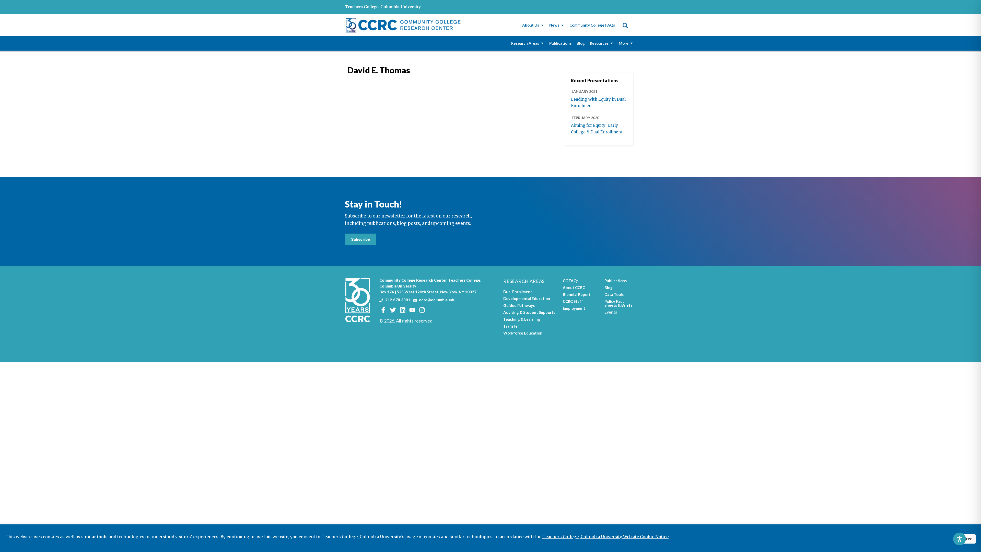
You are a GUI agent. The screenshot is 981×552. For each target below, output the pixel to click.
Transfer (511, 326)
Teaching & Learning (521, 319)
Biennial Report (577, 294)
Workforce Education (522, 333)
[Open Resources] (612, 43)
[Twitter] (393, 310)
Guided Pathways (519, 305)
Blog (608, 287)
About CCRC (574, 287)
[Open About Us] (542, 25)
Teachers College (464, 280)
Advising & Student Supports (529, 312)
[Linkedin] (403, 310)
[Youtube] (412, 310)
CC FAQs (570, 280)
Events (610, 312)
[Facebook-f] (383, 310)
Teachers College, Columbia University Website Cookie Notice (605, 536)
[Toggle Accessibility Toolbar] (959, 539)
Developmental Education (526, 298)
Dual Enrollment (517, 291)
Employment (574, 308)
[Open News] (562, 25)
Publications (615, 280)
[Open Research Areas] (542, 43)
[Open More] (632, 43)
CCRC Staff (573, 301)
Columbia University (397, 286)
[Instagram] (422, 310)
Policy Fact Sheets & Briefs (618, 303)
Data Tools (614, 294)
